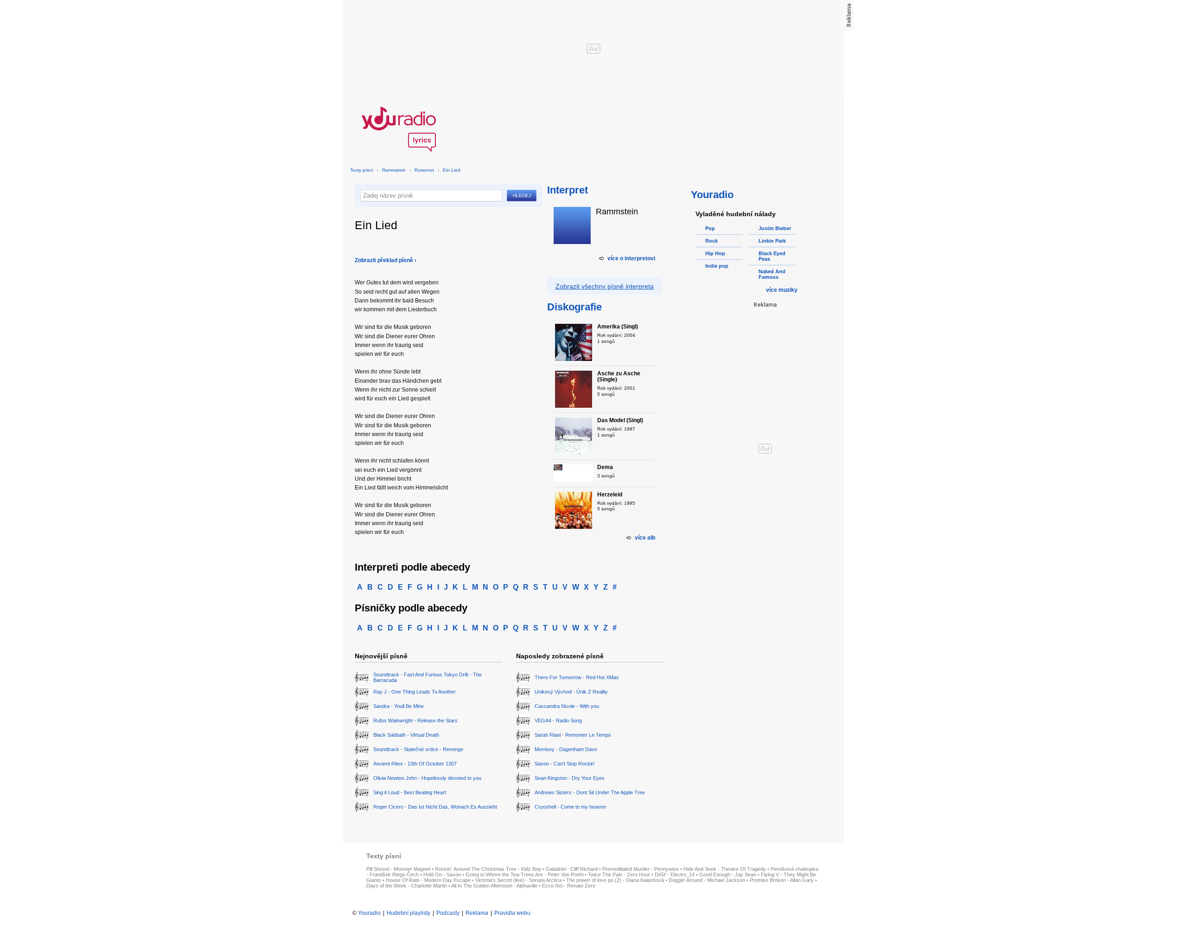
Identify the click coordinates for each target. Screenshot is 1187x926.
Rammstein (394, 170)
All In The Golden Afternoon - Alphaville (494, 885)
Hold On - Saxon (442, 874)
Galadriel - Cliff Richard (572, 869)
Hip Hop (715, 253)
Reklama (477, 913)
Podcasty (447, 913)
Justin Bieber (775, 228)
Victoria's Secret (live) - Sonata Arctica (518, 880)
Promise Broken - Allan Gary (782, 880)
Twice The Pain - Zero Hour (619, 874)
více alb (645, 537)
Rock (711, 241)
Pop (710, 228)
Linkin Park (772, 241)
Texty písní (361, 170)
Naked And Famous (772, 274)
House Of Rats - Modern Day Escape (428, 880)
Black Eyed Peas (772, 256)
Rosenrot (424, 170)
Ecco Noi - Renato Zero (568, 885)
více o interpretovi (631, 258)
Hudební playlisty (408, 913)
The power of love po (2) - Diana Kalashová (615, 880)
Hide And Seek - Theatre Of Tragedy (724, 869)
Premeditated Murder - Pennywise (640, 869)
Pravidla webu (512, 913)
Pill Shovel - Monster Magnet (398, 869)
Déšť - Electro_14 (675, 874)
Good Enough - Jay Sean (727, 874)
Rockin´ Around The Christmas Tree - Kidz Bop (488, 869)
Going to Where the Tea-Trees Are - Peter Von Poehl (524, 874)
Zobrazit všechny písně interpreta (604, 286)
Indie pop (716, 266)
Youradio (369, 913)
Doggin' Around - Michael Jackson (707, 880)
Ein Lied (451, 170)
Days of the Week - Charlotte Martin (406, 885)
